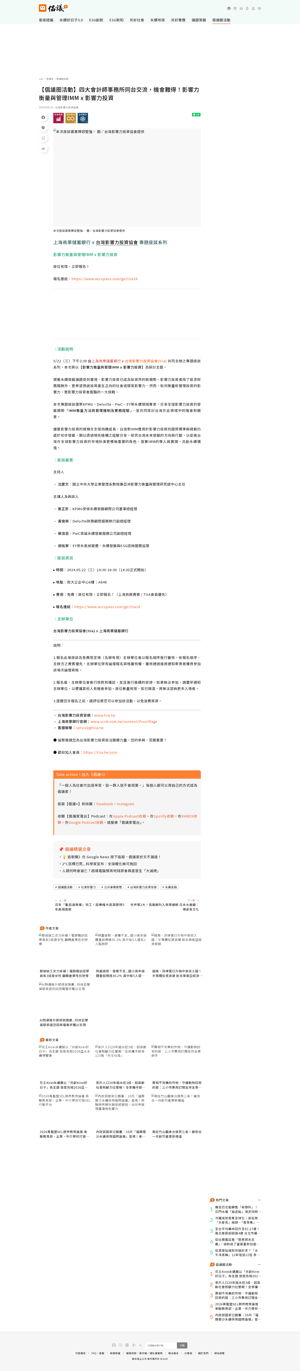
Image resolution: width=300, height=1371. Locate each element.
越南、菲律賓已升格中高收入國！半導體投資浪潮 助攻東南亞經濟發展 (177, 973)
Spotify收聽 (164, 816)
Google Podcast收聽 (86, 822)
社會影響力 (88, 887)
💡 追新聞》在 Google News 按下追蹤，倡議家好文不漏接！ (111, 856)
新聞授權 (115, 1353)
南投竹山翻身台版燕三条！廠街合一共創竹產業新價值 (177, 1134)
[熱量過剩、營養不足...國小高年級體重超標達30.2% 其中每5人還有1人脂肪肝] (121, 950)
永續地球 (157, 19)
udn (41, 79)
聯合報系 (173, 1353)
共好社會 (137, 19)
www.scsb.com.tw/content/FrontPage (124, 721)
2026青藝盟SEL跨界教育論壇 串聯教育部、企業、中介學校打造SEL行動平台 (63, 1134)
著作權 (143, 1353)
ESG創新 (96, 19)
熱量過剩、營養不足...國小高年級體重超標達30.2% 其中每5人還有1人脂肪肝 (120, 973)
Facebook (104, 803)
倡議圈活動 (221, 19)
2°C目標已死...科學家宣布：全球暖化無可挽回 (99, 863)
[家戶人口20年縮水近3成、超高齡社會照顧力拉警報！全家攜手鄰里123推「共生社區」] (121, 1062)
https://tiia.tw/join (100, 752)
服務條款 (131, 1353)
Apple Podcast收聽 (129, 816)
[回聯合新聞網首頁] (42, 8)
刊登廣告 (80, 1353)
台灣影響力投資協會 (143, 887)
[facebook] (229, 8)
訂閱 (182, 1345)
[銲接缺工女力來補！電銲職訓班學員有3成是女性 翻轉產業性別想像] (65, 950)
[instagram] (235, 8)
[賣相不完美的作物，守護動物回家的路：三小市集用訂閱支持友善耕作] (177, 1062)
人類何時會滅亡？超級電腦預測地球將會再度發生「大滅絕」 (111, 870)
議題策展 (199, 19)
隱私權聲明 (156, 1353)
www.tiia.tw (104, 715)
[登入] (253, 8)
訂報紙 (188, 1353)
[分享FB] (43, 117)
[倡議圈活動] (259, 1264)
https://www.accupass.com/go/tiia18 (105, 278)
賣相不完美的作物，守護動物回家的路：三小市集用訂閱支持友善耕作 (177, 1085)
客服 (101, 1353)
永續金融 (171, 887)
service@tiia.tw (90, 727)
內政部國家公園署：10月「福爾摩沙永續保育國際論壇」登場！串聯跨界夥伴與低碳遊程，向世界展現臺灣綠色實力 (121, 1134)
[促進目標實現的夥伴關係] (83, 118)
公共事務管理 (113, 887)
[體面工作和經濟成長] (58, 118)
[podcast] (241, 8)
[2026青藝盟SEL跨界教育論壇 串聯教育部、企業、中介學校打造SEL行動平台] (65, 1111)
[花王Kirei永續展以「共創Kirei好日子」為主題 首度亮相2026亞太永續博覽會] (65, 1062)
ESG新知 (116, 19)
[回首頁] (53, 8)
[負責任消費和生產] (70, 118)
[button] (259, 8)
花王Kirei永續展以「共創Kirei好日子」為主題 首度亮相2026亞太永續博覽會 (64, 1085)
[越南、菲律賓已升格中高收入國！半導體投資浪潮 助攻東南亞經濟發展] (177, 950)
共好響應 (178, 19)
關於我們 (203, 1353)
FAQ (94, 1353)
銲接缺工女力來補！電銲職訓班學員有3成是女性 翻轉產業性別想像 (64, 973)
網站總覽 (219, 1353)
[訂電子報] (247, 8)
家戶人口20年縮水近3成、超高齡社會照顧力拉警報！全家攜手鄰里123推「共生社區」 (120, 1085)
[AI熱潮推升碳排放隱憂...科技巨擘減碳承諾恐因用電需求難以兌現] (65, 999)
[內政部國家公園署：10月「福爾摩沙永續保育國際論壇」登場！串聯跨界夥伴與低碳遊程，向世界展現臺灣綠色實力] (121, 1111)
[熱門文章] (259, 1200)
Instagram (126, 803)
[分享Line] (43, 127)
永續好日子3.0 (71, 19)
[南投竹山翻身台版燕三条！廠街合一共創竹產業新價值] (177, 1111)
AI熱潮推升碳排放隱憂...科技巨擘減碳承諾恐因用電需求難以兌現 (64, 1022)
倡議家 (50, 79)
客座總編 (46, 19)
